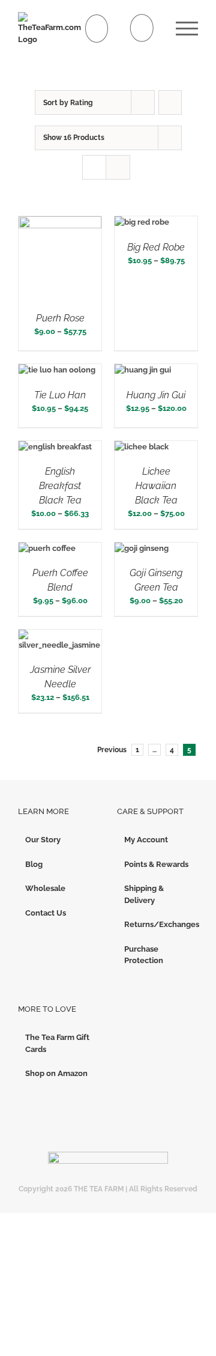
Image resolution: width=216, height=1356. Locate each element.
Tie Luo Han (60, 395)
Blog (34, 864)
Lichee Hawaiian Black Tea (156, 486)
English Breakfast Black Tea (60, 486)
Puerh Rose (60, 318)
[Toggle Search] (142, 27)
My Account (146, 839)
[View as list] (118, 167)
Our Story (43, 839)
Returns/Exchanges (158, 924)
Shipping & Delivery (144, 894)
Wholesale (45, 888)
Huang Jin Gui (156, 395)
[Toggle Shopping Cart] (97, 28)
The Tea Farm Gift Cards (57, 1043)
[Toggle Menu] (187, 28)
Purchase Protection (143, 954)
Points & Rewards (156, 864)
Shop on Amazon (56, 1073)
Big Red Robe (156, 247)
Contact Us (45, 912)
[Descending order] (170, 102)
